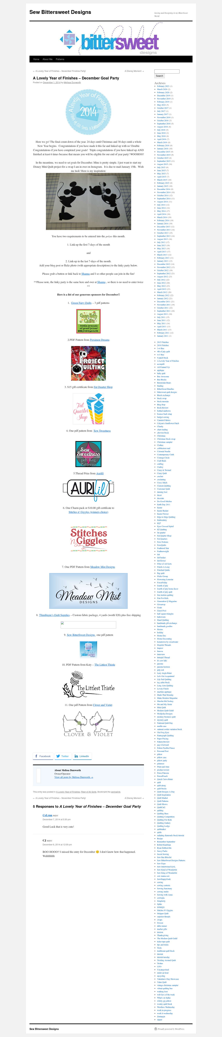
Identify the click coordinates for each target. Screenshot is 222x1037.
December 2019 (163, 95)
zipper (159, 1019)
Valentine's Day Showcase (168, 979)
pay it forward (163, 744)
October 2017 (162, 107)
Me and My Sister (164, 704)
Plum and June (163, 766)
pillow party (162, 760)
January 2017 (162, 114)
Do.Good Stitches (164, 501)
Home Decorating (164, 638)
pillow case (161, 757)
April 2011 (161, 326)
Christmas (161, 435)
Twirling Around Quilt (166, 960)
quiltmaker (161, 829)
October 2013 (162, 232)
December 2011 (163, 301)
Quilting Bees (162, 813)
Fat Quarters (162, 538)
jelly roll (160, 669)
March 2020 (162, 89)
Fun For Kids (162, 598)
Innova (160, 651)
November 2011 (163, 304)
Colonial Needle (163, 451)
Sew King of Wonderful (167, 872)
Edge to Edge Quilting (166, 516)
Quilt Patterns (162, 801)
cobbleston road (163, 448)
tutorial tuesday (163, 957)
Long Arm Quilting (165, 685)
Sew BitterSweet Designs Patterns (171, 860)
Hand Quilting (163, 619)
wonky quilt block (164, 1003)
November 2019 (163, 98)
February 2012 (163, 295)
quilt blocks (162, 788)
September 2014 (163, 198)
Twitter (160, 963)
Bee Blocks (161, 379)
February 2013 (163, 257)
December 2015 (163, 151)
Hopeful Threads (164, 644)
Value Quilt (161, 982)
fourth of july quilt (164, 591)
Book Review (162, 407)
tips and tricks (163, 944)
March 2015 (162, 179)
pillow (159, 754)
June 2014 (161, 207)
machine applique (164, 691)
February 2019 (163, 101)
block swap (161, 398)
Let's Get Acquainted (165, 676)
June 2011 (161, 320)
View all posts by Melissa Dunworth (73, 777)
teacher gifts (162, 929)
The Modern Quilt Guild (167, 938)
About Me (47, 59)
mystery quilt (162, 719)
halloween (161, 616)
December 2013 (163, 226)
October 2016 (162, 120)
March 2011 (162, 329)
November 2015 (163, 154)
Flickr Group (162, 576)
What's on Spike (163, 997)
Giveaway (161, 604)
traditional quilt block (165, 950)
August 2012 (162, 276)
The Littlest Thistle (105, 664)
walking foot (162, 991)
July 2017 (161, 111)
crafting (160, 463)
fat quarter (161, 532)
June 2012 (161, 282)
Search (159, 76)
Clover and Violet (102, 705)
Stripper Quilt (162, 913)
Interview (161, 654)
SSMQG (161, 907)
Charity (160, 426)
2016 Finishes (163, 345)
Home (36, 59)
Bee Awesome (163, 376)
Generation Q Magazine (167, 601)
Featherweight (163, 551)
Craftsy (160, 467)
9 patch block (162, 357)
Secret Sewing (163, 854)
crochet (160, 476)
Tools (159, 947)
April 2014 (161, 214)
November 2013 (163, 229)
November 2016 (163, 117)
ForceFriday (162, 582)
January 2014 (162, 223)
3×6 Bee (160, 348)
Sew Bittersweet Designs (60, 11)
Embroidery (162, 520)
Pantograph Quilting (165, 735)
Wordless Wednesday (166, 1007)
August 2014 (162, 201)
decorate (160, 498)
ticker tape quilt (163, 941)
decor (159, 495)
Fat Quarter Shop (103, 387)
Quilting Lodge (163, 826)
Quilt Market (162, 797)
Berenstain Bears (164, 382)
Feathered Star (163, 548)
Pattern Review (163, 741)
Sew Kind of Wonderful (167, 869)
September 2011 (163, 310)
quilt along (161, 785)
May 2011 (161, 323)
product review (163, 769)
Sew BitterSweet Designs (81, 635)
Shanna (86, 273)
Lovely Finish (163, 688)
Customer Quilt (163, 488)
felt (158, 554)
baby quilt (161, 373)
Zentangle (161, 1016)
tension (160, 932)
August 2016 (162, 126)
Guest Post (161, 610)
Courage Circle (163, 457)
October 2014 (162, 195)
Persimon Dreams (99, 340)
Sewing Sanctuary (164, 888)
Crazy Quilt (162, 473)
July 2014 (161, 204)
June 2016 (161, 132)
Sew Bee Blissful (164, 857)
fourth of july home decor (167, 588)
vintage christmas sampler (167, 985)
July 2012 (161, 279)
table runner (162, 925)
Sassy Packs (162, 851)
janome (160, 663)
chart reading (162, 429)
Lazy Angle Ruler (164, 673)
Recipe (160, 838)
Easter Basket (162, 510)
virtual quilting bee (164, 988)
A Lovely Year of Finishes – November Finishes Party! (59, 70)
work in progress (164, 1010)
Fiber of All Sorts (88, 791)
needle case (161, 726)
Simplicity (161, 900)
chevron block (163, 432)
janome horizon (163, 666)
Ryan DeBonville (164, 847)
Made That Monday (165, 694)
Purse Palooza (163, 772)
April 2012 (161, 289)
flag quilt (160, 573)
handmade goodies (164, 626)
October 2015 (162, 157)
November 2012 (163, 267)
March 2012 (162, 292)
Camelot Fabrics (163, 420)
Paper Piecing (162, 738)
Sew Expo (161, 863)
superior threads (163, 916)
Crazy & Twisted (164, 470)
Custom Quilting (164, 485)
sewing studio (163, 891)
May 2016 (161, 136)
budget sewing (163, 417)
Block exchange (163, 395)
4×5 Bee (160, 354)
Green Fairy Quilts (81, 303)
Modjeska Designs (165, 713)
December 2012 (163, 264)
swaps (159, 919)
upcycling (161, 975)
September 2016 (163, 123)
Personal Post (162, 751)
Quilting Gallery (163, 822)
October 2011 (162, 307)
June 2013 (161, 245)
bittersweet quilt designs (167, 392)
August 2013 (162, 239)
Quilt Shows (162, 804)
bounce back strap (164, 413)
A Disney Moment (134, 70)
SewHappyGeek (164, 879)
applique (160, 370)
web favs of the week (166, 994)
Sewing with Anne (165, 894)
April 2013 (161, 251)
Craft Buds (161, 460)
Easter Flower (163, 513)
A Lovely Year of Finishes (68, 791)
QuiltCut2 (161, 807)
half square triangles (165, 613)
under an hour (163, 972)
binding (160, 385)
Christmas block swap (166, 438)
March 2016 (162, 142)
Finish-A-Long (163, 566)
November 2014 (163, 192)
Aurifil (100, 473)
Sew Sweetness (102, 430)
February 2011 (163, 332)
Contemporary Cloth (165, 454)
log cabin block (163, 682)
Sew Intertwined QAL (166, 866)
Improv (160, 648)
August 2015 (162, 164)
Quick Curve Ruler (165, 779)
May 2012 (161, 285)
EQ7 (159, 523)
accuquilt (160, 363)
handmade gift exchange (167, 623)
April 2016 (161, 139)
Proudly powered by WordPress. (171, 1028)
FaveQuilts (161, 545)
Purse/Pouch (162, 776)
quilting (160, 810)
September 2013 (163, 235)
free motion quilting (165, 595)
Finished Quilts (163, 570)
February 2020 (163, 92)
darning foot (162, 491)
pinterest (160, 763)
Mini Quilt (161, 707)
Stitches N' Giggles (165, 910)
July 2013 (161, 242)
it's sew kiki (162, 660)
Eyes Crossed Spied (165, 526)
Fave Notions (162, 541)
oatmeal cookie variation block (169, 729)
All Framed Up (163, 367)
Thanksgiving (162, 935)
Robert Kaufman (164, 844)
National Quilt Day (165, 723)
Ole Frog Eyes (163, 732)
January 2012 (162, 298)
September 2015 (163, 161)
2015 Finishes (163, 342)
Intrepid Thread (163, 657)
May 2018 (161, 104)
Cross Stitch (162, 482)
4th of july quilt (163, 351)
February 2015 (163, 182)
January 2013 (162, 260)
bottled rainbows (164, 410)
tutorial (160, 954)
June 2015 (161, 170)
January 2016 (162, 148)
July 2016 (161, 129)
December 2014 (163, 189)
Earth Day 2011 (163, 504)
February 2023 (163, 86)
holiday (160, 632)
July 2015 (161, 167)
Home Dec (161, 635)
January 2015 (162, 186)
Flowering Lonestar (165, 579)
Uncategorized (163, 969)
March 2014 (162, 217)
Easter (159, 507)
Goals (159, 607)
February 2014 (163, 220)
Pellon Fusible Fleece (166, 747)
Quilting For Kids (164, 819)
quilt (159, 782)
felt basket (161, 557)
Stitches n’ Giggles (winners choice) (88, 512)
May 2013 (161, 248)
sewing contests (163, 885)
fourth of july (162, 585)
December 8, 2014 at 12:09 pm (57, 844)
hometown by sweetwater (167, 641)
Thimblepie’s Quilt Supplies (54, 615)
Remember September (166, 841)
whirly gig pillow (164, 1000)
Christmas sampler (164, 442)
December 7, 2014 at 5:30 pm (57, 819)
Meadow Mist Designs (102, 567)
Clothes (160, 445)
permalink (115, 791)
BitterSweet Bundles (165, 388)
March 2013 (162, 254)
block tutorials (163, 401)
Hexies (160, 629)
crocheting (161, 479)
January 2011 (162, 335)
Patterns (60, 59)
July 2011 (161, 317)
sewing (160, 882)
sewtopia (160, 897)
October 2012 (162, 270)
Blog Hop (161, 404)
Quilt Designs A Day (166, 791)
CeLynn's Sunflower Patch (168, 423)
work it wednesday (165, 1013)
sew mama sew (163, 875)
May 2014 (161, 211)
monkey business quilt (166, 716)
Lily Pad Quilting (164, 679)
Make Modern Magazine (167, 698)
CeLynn (47, 815)
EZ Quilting (162, 529)
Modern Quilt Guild (165, 710)
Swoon (160, 922)
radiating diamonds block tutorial (170, 835)
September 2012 (163, 273)
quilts (159, 832)
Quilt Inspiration (164, 794)
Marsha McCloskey (165, 701)
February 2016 (163, 145)
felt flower (161, 560)
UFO (159, 966)
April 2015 (161, 176)
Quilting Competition (165, 816)
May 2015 (161, 173)
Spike (159, 904)
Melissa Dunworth (72, 82)
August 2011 (162, 314)
